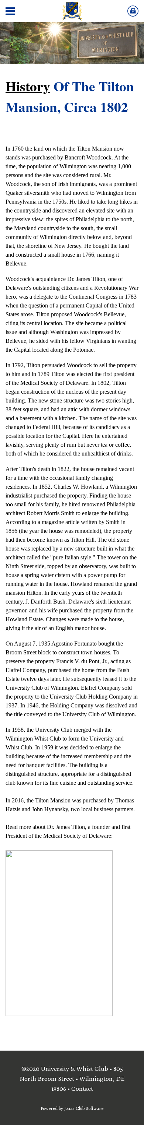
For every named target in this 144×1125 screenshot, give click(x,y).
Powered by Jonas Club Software (72, 1108)
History (28, 86)
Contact (82, 1088)
